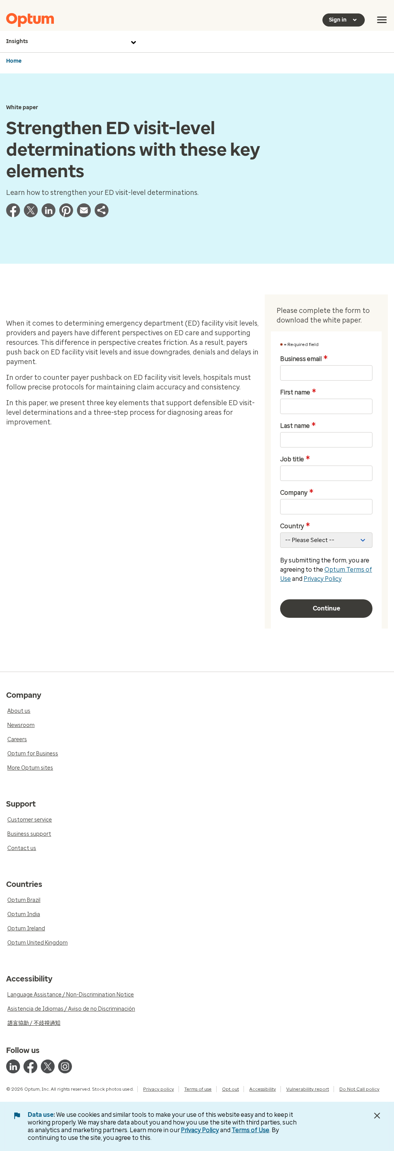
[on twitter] (48, 1066)
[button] (102, 215)
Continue (326, 608)
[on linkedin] (13, 1066)
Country (295, 526)
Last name (298, 426)
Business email (304, 359)
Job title (295, 459)
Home (14, 61)
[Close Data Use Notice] (377, 1115)
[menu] (382, 20)
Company (297, 493)
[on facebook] (30, 1066)
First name (298, 392)
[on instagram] (65, 1066)
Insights (17, 41)
